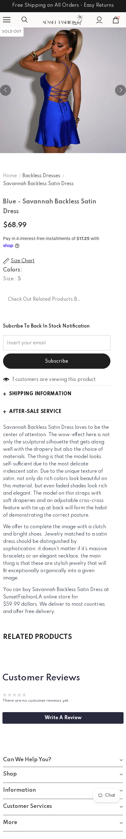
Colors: (12, 270)
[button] (63, 718)
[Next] (120, 90)
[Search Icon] (30, 20)
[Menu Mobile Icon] (6, 19)
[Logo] (63, 19)
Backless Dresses (41, 176)
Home (10, 176)
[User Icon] (99, 20)
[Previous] (5, 90)
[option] (63, 90)
